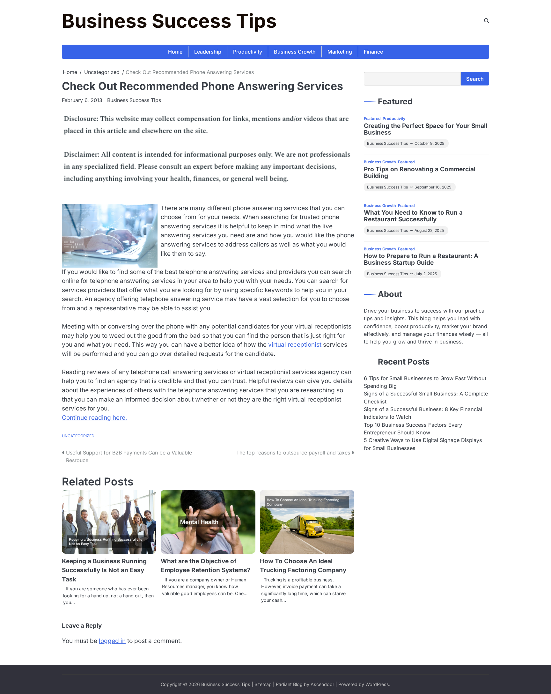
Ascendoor (322, 684)
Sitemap (263, 684)
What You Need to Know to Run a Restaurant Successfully (413, 216)
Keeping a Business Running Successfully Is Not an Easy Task (104, 570)
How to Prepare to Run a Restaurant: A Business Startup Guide (421, 259)
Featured (372, 118)
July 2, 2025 (426, 273)
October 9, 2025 (429, 143)
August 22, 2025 (429, 230)
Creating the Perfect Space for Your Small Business (425, 129)
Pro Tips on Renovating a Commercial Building (419, 173)
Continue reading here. (94, 417)
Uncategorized (78, 435)
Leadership (207, 51)
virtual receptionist (294, 344)
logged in (112, 641)
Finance (373, 51)
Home (175, 51)
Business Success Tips (169, 20)
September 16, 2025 (433, 187)
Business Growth (295, 51)
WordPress (377, 684)
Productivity (247, 51)
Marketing (339, 51)
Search (475, 79)
